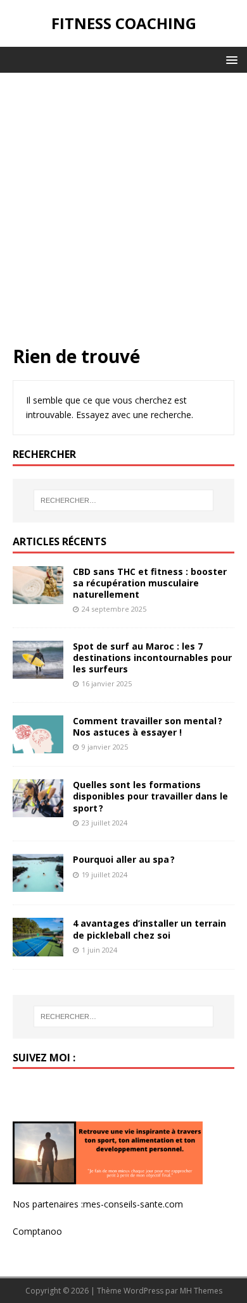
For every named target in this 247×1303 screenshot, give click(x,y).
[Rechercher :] (124, 500)
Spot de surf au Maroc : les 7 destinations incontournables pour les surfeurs (152, 657)
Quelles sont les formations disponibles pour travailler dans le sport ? (150, 796)
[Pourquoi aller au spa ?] (38, 885)
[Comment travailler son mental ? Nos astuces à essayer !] (38, 746)
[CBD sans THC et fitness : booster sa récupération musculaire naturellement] (38, 596)
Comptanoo (37, 1231)
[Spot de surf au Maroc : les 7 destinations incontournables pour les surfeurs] (38, 671)
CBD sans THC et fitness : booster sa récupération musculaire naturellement (150, 582)
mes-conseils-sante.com (133, 1204)
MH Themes (201, 1290)
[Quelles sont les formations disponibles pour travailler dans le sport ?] (38, 810)
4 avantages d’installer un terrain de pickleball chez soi (149, 929)
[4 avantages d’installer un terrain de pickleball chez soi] (38, 948)
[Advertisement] (123, 215)
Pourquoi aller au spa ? (124, 859)
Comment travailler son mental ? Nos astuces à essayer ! (147, 726)
